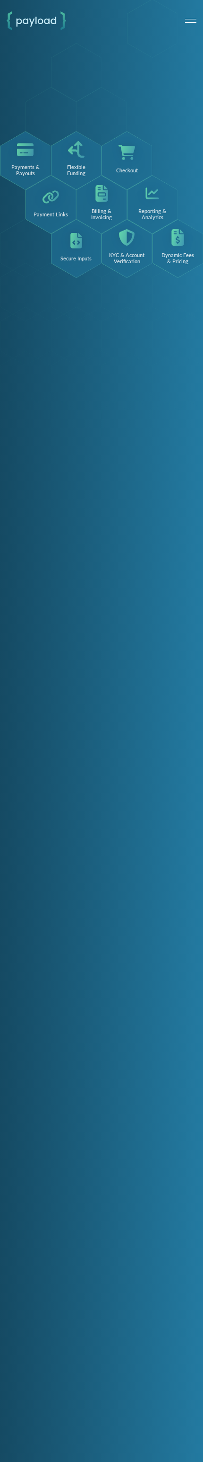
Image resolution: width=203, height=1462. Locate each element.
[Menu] (191, 21)
